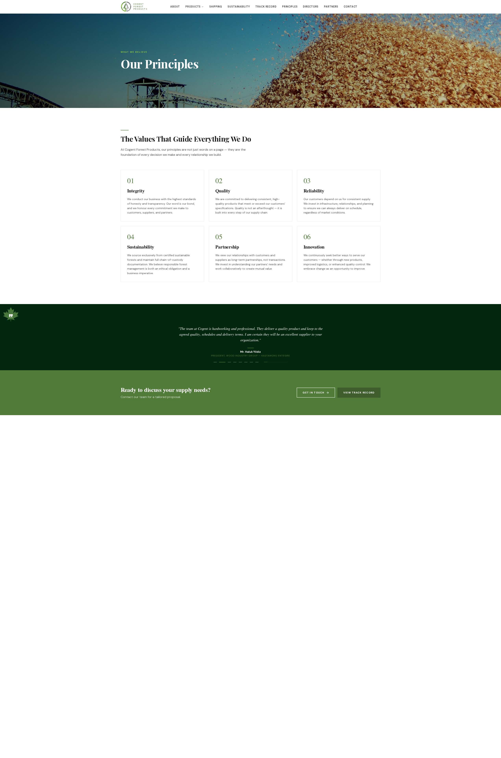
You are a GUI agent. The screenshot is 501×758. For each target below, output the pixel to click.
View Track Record (359, 392)
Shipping (215, 6)
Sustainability (239, 6)
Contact (350, 6)
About (175, 6)
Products (193, 6)
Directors (311, 6)
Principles (290, 6)
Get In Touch (313, 392)
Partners (331, 6)
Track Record (265, 6)
